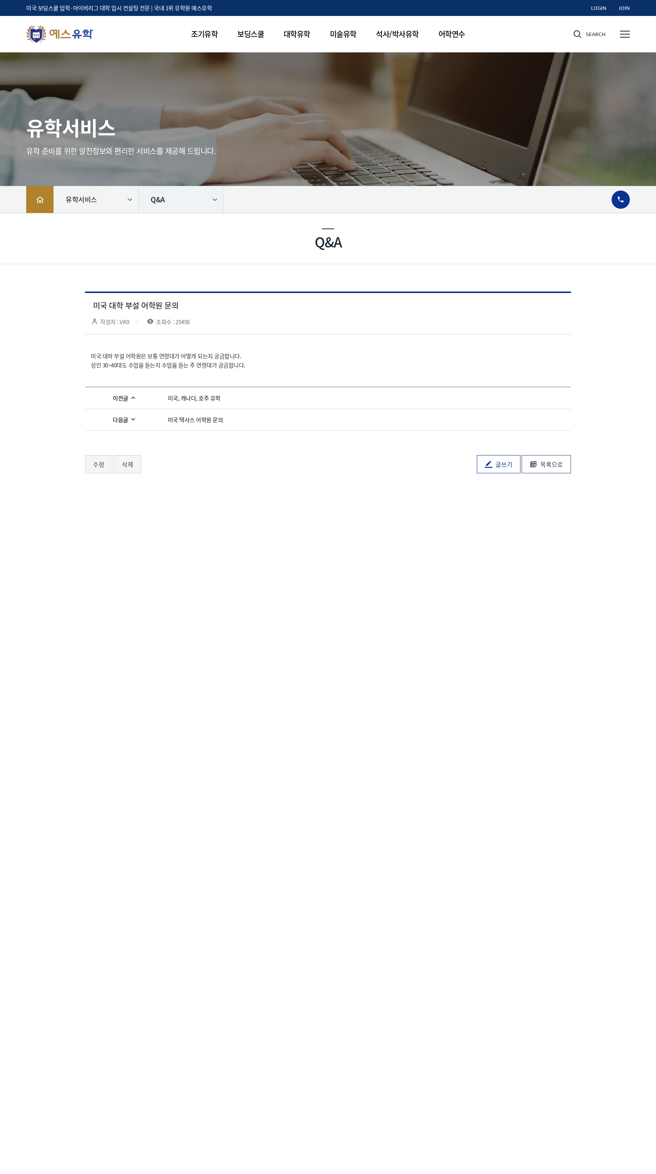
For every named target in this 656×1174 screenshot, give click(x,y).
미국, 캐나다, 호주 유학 (194, 398)
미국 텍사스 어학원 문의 (195, 419)
